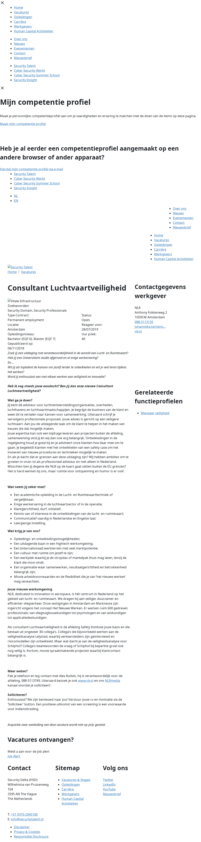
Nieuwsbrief (23, 58)
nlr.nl (139, 331)
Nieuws (19, 44)
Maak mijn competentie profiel (23, 124)
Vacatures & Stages (76, 780)
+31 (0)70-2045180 (24, 814)
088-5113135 (144, 322)
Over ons (20, 39)
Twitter (108, 780)
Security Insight (25, 80)
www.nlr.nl (85, 680)
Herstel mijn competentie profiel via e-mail (31, 169)
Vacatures (21, 12)
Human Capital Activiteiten (33, 31)
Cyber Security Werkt (29, 70)
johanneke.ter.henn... (150, 326)
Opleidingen (23, 17)
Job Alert (14, 756)
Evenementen (24, 48)
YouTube (109, 789)
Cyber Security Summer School (37, 75)
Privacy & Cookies (27, 832)
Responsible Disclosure (31, 836)
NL (16, 196)
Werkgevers (23, 26)
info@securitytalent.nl (27, 819)
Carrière (20, 21)
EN (16, 200)
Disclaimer (22, 827)
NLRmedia (112, 680)
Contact (20, 53)
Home (18, 7)
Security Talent (25, 66)
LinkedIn (109, 784)
